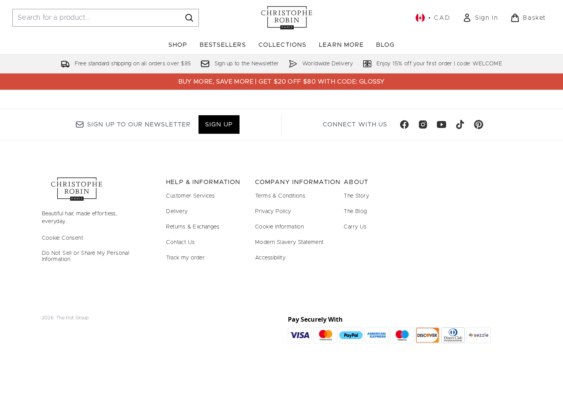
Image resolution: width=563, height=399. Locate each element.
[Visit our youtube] (441, 124)
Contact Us (180, 242)
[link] (480, 18)
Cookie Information (279, 227)
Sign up (219, 124)
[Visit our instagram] (423, 124)
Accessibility (270, 258)
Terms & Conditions (280, 196)
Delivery (177, 211)
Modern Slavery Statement (289, 242)
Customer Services (190, 196)
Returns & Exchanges (192, 227)
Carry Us (355, 227)
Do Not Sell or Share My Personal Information (86, 256)
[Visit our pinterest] (478, 124)
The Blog (355, 211)
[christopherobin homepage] (286, 17)
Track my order (185, 258)
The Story (356, 196)
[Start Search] (189, 17)
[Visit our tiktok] (460, 124)
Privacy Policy (273, 211)
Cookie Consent (63, 238)
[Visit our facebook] (404, 124)
